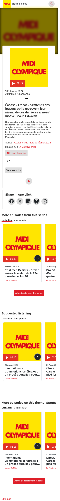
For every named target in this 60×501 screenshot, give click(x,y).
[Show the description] (37, 258)
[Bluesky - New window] (36, 201)
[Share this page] (27, 98)
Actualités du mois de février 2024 (32, 142)
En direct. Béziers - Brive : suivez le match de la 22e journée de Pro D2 (22, 273)
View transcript (13, 170)
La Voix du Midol (27, 147)
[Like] (8, 161)
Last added (7, 220)
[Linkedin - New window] (28, 201)
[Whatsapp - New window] (44, 201)
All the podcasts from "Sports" (28, 480)
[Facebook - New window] (11, 201)
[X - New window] (19, 201)
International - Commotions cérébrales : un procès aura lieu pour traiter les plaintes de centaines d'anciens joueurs (21, 371)
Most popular (20, 220)
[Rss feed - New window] (29, 181)
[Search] (51, 4)
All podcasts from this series (28, 293)
